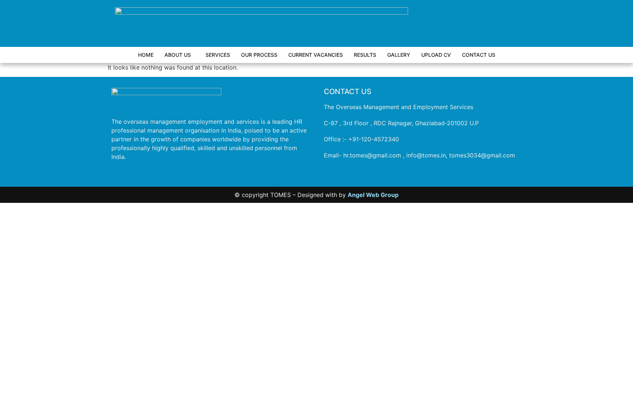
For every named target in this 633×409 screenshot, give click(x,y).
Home (145, 55)
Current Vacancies (315, 55)
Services (218, 55)
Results (365, 55)
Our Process (259, 55)
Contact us (478, 55)
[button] (179, 55)
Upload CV (436, 55)
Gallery (398, 55)
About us (177, 55)
